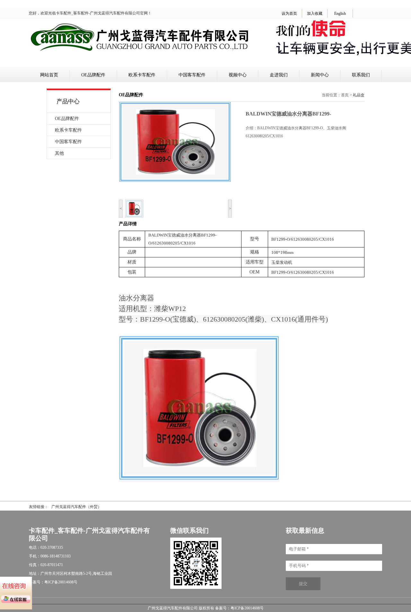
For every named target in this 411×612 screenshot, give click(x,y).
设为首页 (289, 13)
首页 (345, 95)
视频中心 (238, 75)
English (340, 13)
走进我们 (279, 75)
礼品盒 (358, 95)
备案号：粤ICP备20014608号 (239, 608)
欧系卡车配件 (141, 75)
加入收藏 (314, 13)
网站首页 (49, 75)
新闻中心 (320, 75)
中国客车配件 (192, 75)
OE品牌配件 (93, 75)
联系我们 (361, 75)
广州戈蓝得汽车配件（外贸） (76, 506)
